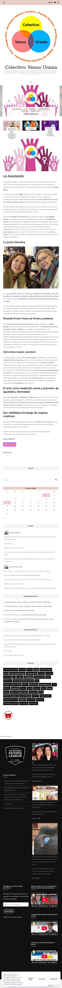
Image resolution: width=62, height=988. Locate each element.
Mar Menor (44, 688)
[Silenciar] (53, 906)
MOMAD (42, 805)
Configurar (53, 979)
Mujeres (16, 111)
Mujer (50, 688)
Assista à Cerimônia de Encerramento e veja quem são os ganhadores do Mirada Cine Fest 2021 (30, 588)
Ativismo (34, 765)
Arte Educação (45, 669)
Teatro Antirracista (31, 699)
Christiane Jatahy (7, 677)
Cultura (29, 677)
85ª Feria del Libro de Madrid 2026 (10, 669)
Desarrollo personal (7, 680)
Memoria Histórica (44, 109)
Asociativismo (40, 107)
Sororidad (50, 770)
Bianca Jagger (41, 673)
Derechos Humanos (37, 767)
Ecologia (37, 680)
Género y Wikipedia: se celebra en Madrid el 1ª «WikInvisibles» (34, 602)
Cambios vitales (49, 673)
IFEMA (48, 802)
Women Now (33, 703)
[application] (44, 900)
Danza (48, 677)
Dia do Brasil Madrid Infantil (23, 681)
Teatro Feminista (40, 699)
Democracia (53, 765)
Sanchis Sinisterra (45, 696)
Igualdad (15, 688)
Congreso (20, 677)
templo (14, 219)
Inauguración (23, 688)
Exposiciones (25, 684)
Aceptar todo (30, 979)
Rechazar (42, 979)
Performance (33, 692)
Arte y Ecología (29, 107)
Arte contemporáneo (48, 857)
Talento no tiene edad (41, 111)
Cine (14, 677)
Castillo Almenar (37, 859)
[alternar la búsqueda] (58, 2)
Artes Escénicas (17, 673)
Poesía (41, 692)
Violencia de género (24, 703)
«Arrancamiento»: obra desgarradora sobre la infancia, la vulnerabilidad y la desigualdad (28, 579)
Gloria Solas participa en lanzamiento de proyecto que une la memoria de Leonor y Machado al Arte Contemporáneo (15, 797)
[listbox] (31, 101)
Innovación (30, 688)
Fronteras (54, 684)
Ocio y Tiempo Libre (18, 692)
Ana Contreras (22, 669)
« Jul (5, 517)
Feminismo (44, 684)
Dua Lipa (46, 767)
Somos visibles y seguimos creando (31, 113)
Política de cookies (17, 984)
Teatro (22, 699)
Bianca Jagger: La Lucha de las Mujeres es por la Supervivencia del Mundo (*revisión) (26, 571)
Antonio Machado (37, 857)
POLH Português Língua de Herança (17, 696)
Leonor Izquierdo (36, 862)
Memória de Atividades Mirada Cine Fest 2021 (22, 610)
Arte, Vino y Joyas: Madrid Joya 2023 (14, 584)
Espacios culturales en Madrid (12, 684)
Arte (36, 669)
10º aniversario (16, 107)
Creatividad (16, 109)
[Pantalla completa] (55, 906)
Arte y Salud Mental (37, 802)
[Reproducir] (33, 906)
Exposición (33, 685)
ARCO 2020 (29, 669)
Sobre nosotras (8, 543)
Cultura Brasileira (39, 677)
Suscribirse (9, 911)
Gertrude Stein (7, 688)
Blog (49, 107)
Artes (6, 673)
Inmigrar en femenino (29, 109)
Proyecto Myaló (49, 805)
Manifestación (37, 688)
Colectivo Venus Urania (31, 67)
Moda (37, 805)
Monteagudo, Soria (47, 862)
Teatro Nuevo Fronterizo (11, 703)
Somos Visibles (26, 111)
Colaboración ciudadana (49, 859)
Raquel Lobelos (35, 695)
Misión (21, 194)
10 (7, 502)
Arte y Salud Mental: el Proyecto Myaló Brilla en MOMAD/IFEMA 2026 (22, 575)
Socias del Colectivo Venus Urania (10, 699)
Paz (46, 770)
